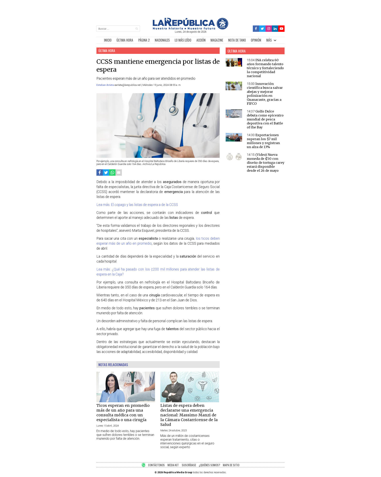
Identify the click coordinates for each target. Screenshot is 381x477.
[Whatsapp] (112, 172)
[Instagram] (269, 28)
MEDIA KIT (173, 465)
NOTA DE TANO (237, 40)
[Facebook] (256, 28)
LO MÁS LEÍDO (183, 40)
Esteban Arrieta (105, 84)
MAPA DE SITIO (231, 465)
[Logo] (190, 28)
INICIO (108, 40)
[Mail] (118, 172)
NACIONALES (162, 40)
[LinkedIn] (275, 28)
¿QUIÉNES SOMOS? (209, 465)
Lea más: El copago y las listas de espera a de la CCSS (137, 205)
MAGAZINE (217, 40)
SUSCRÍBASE (189, 465)
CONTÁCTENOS (156, 465)
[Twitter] (262, 28)
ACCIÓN (201, 40)
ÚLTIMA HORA (124, 40)
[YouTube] (281, 28)
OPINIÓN (256, 40)
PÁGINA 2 (144, 40)
